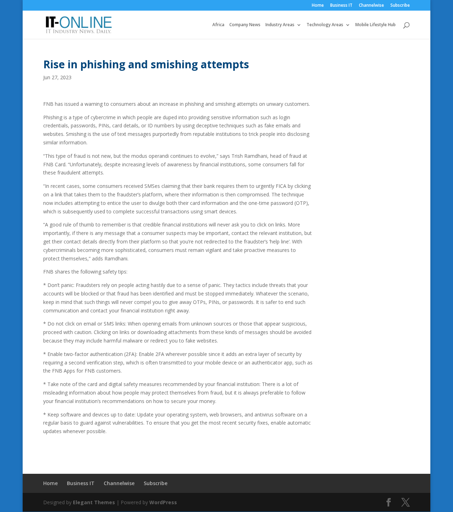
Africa (218, 25)
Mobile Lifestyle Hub (375, 25)
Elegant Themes (94, 502)
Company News (244, 25)
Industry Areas (279, 25)
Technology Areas (324, 25)
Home (318, 5)
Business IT (341, 5)
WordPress (163, 502)
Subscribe (400, 5)
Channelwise (371, 5)
